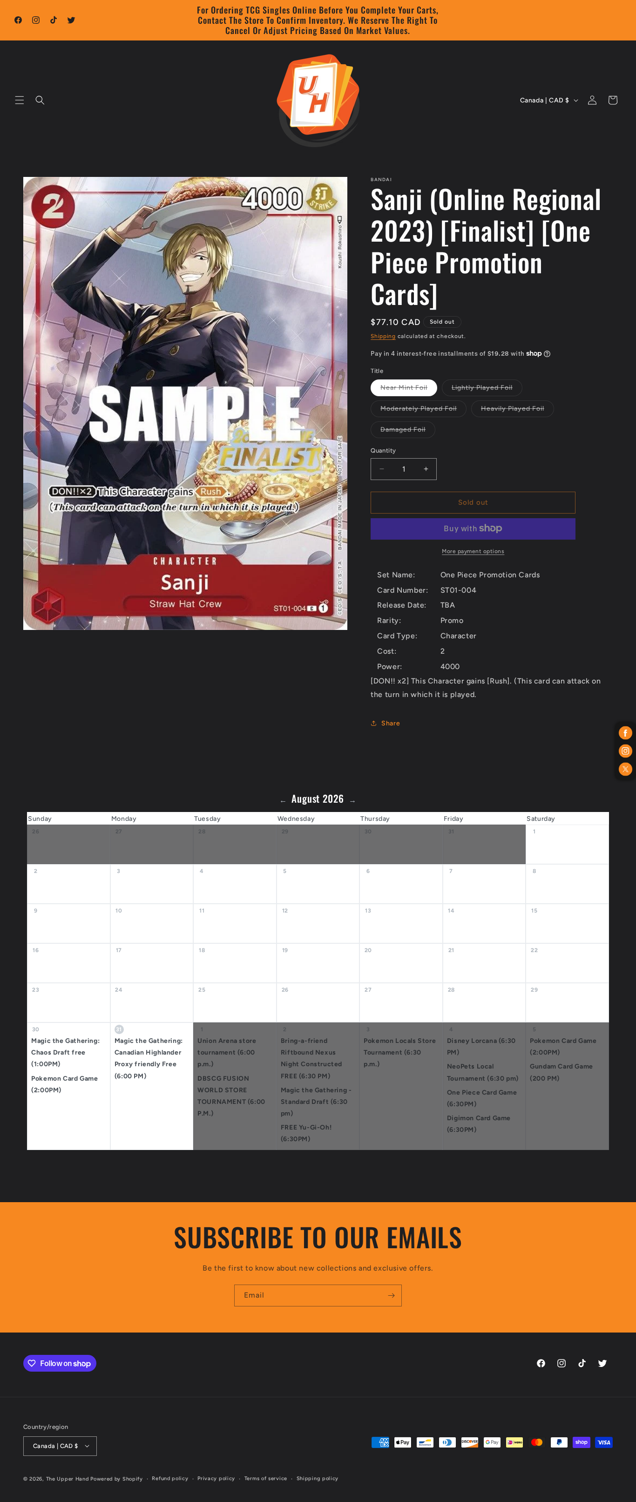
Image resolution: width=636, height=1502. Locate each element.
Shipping (383, 336)
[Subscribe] (391, 1295)
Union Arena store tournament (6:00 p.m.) (226, 1052)
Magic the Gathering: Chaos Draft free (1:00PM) (65, 1052)
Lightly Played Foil (487, 389)
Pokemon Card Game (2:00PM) (64, 1084)
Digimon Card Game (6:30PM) (479, 1124)
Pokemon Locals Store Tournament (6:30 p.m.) (400, 1052)
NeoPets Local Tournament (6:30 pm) (483, 1073)
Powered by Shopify (116, 1478)
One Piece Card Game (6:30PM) (482, 1098)
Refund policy (170, 1478)
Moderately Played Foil (423, 410)
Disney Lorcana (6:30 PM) (481, 1046)
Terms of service (265, 1478)
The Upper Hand (67, 1478)
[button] (19, 100)
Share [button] (390, 723)
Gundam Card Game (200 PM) (561, 1073)
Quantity (383, 450)
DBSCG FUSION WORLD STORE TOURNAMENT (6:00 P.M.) (231, 1096)
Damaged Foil (407, 431)
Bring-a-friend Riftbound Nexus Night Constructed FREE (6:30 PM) (311, 1058)
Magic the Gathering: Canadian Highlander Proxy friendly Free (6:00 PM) (149, 1058)
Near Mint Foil (408, 389)
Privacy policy (216, 1478)
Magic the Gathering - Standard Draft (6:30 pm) (316, 1101)
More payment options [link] (473, 551)
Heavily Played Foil (517, 410)
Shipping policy (318, 1478)
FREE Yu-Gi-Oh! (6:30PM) (306, 1133)
